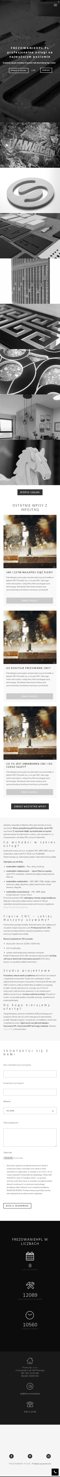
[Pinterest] (30, 1456)
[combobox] (30, 1110)
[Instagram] (48, 1456)
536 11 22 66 (30, 1411)
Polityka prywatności (41, 1463)
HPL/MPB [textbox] (10, 1111)
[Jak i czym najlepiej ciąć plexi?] (30, 541)
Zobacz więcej (29, 600)
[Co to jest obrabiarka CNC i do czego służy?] (30, 733)
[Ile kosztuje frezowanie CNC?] (30, 637)
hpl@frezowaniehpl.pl (30, 1393)
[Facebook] (11, 1456)
